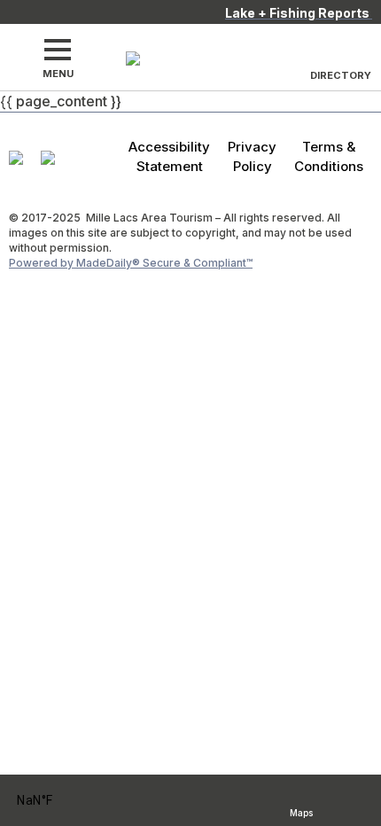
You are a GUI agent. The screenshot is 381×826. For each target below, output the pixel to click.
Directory (340, 75)
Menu (58, 73)
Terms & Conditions (328, 156)
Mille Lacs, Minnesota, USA (58, 800)
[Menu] (57, 49)
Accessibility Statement (169, 156)
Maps (301, 810)
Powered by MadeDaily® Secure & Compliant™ (131, 262)
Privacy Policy (252, 156)
